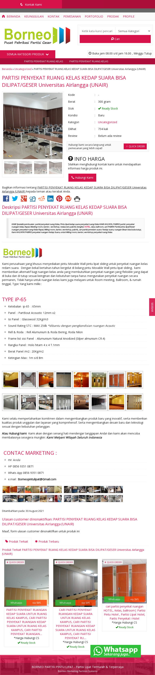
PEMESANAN (72, 16)
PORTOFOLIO (94, 16)
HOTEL (87, 226)
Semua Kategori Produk (26, 54)
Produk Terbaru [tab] (48, 541)
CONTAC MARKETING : (30, 452)
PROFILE (128, 16)
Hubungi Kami (83, 177)
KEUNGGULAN (34, 16)
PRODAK (113, 16)
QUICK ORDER (136, 146)
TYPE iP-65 (14, 299)
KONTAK (53, 16)
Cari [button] (117, 39)
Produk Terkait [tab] (18, 541)
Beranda (13, 16)
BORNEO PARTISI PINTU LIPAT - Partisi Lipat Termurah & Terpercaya (78, 667)
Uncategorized (22, 69)
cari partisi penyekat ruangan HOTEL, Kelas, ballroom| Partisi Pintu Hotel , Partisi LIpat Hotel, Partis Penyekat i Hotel (124, 612)
